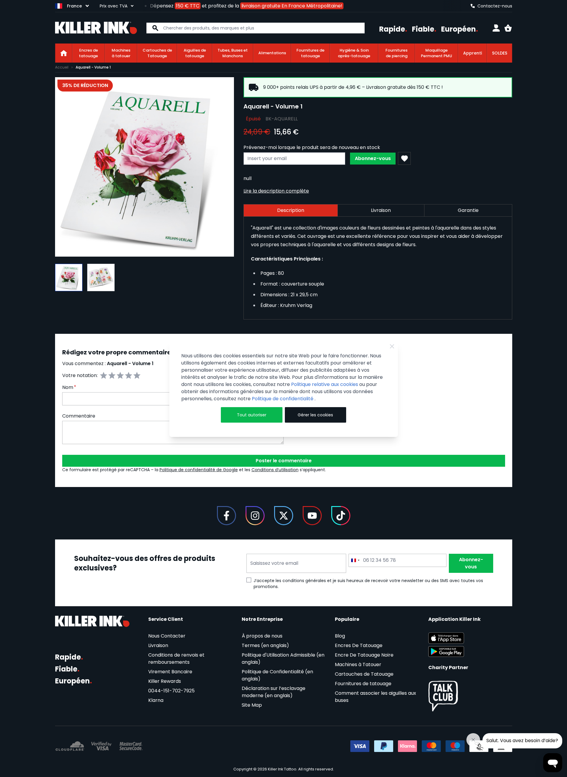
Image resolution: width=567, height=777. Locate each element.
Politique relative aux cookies (324, 384)
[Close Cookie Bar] (392, 346)
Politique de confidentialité (283, 398)
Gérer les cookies (315, 415)
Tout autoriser (251, 415)
